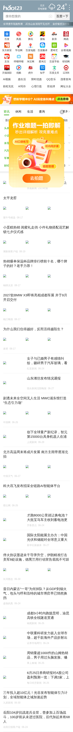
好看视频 (66, 50)
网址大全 (65, 86)
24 (61, 7)
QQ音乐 (51, 79)
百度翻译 (42, 50)
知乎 (42, 72)
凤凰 (18, 39)
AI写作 (22, 86)
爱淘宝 (42, 61)
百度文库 (54, 72)
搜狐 (42, 39)
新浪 (54, 39)
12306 (66, 72)
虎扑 (30, 72)
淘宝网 (30, 61)
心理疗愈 (36, 86)
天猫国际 (7, 72)
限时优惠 (36, 79)
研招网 (66, 61)
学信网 (18, 50)
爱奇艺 (54, 50)
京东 (6, 61)
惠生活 (22, 79)
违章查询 (65, 79)
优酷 (18, 72)
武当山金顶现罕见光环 (37, 23)
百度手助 (54, 61)
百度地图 (30, 50)
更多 (65, 111)
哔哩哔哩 (19, 61)
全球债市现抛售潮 (13, 23)
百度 (6, 39)
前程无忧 (8, 86)
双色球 (51, 86)
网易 (66, 39)
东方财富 (7, 50)
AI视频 (7, 79)
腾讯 (30, 39)
